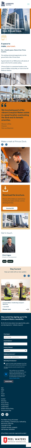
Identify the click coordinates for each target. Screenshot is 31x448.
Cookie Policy (5, 406)
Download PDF (10, 208)
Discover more (7, 309)
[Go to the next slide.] (6, 144)
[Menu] (28, 4)
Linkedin (10, 261)
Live (2, 392)
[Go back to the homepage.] (7, 5)
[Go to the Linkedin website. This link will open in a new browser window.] (2, 414)
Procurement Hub (6, 410)
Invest (2, 394)
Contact (3, 399)
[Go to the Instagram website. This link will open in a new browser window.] (6, 414)
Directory (3, 401)
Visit (2, 388)
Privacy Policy (5, 404)
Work (2, 390)
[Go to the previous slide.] (2, 144)
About (3, 395)
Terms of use (5, 402)
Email (4, 261)
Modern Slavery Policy (7, 408)
